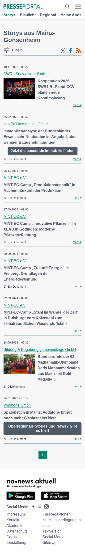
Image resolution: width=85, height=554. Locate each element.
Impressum (15, 514)
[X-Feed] (63, 50)
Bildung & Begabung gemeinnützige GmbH (40, 350)
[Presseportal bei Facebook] (31, 507)
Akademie (14, 526)
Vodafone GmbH (17, 405)
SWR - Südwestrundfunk (24, 74)
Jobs (46, 526)
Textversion (52, 531)
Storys (9, 15)
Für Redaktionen (56, 514)
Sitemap (49, 543)
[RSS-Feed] (78, 50)
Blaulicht (28, 15)
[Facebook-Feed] (70, 50)
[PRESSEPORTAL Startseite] (23, 7)
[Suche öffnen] (67, 7)
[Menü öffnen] (77, 7)
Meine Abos (70, 15)
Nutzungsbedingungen (61, 520)
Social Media (53, 537)
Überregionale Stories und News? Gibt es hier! (42, 428)
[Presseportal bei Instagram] (45, 506)
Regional (48, 15)
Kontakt (12, 520)
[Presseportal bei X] (37, 507)
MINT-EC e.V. (15, 178)
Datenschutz (16, 531)
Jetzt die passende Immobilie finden (43, 151)
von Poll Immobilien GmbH (26, 124)
